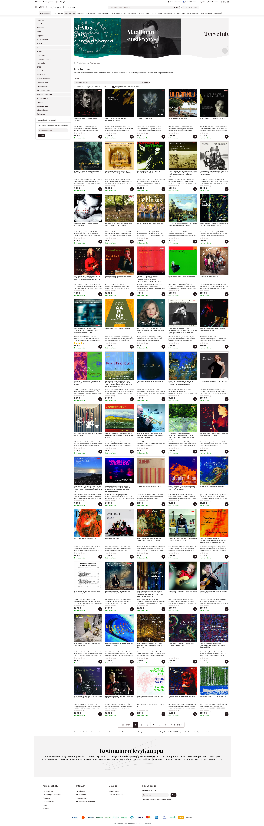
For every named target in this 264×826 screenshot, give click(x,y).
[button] (163, 799)
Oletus (96, 87)
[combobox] (144, 7)
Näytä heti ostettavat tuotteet (127, 87)
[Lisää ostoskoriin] (100, 137)
